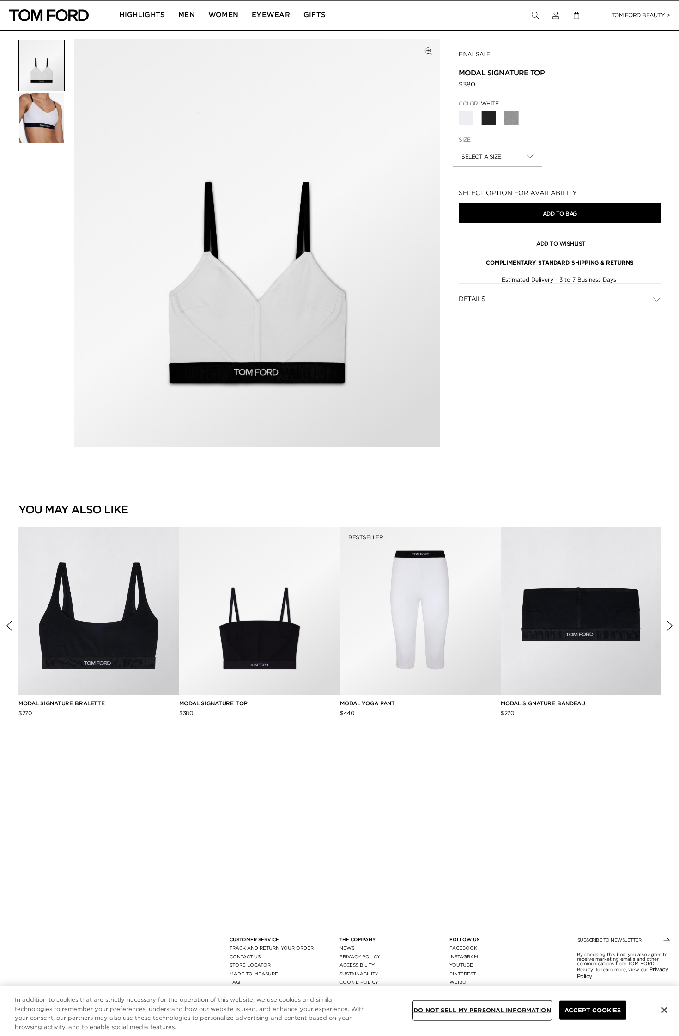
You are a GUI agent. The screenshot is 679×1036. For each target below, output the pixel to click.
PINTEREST (462, 973)
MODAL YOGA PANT (367, 703)
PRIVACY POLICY (360, 956)
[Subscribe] (666, 940)
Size (464, 139)
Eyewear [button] (271, 15)
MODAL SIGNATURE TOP (213, 703)
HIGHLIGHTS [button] (142, 15)
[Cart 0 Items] (576, 15)
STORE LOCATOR (250, 965)
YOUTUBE (461, 965)
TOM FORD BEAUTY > (641, 15)
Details (472, 298)
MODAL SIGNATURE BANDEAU (543, 703)
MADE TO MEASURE (254, 973)
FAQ (235, 982)
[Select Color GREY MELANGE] (511, 118)
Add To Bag (560, 213)
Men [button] (186, 15)
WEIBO (458, 982)
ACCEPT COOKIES (592, 1010)
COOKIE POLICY (359, 982)
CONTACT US (245, 956)
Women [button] (223, 15)
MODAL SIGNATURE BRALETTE (61, 703)
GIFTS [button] (314, 15)
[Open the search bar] (535, 15)
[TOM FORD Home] (49, 15)
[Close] (664, 1010)
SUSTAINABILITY (359, 973)
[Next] (670, 626)
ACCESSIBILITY (357, 965)
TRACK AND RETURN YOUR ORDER (272, 947)
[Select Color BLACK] (488, 118)
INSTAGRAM (463, 956)
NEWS (347, 947)
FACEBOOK (463, 947)
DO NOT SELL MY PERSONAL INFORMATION (482, 1010)
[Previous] (9, 626)
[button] (555, 15)
